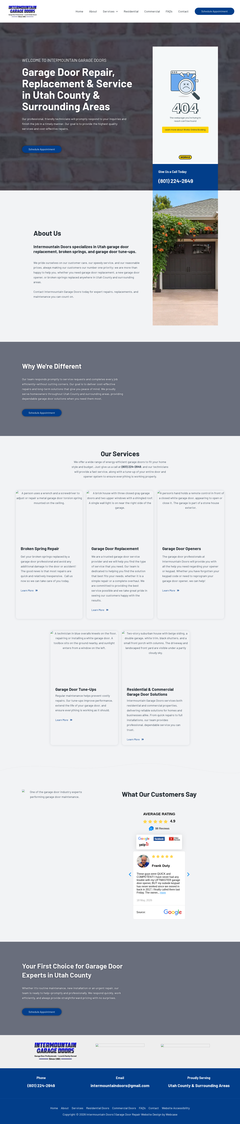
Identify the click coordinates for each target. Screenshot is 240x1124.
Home (54, 1108)
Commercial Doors (124, 1108)
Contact (154, 1108)
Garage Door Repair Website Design (138, 1114)
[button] (116, 11)
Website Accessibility (176, 1108)
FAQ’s (142, 1108)
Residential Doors (97, 1108)
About (65, 1108)
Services (77, 1108)
